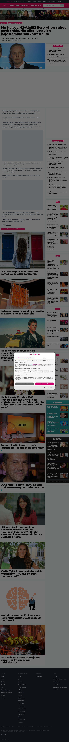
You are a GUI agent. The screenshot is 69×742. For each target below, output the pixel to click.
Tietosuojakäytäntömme (49, 387)
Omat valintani (24, 383)
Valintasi (44, 358)
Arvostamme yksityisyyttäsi (24, 357)
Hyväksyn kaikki (44, 383)
